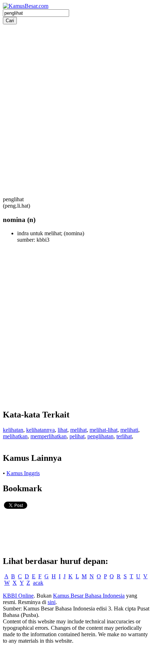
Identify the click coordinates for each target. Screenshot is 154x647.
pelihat (77, 436)
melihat (78, 430)
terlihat (124, 436)
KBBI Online (18, 596)
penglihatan (100, 436)
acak (38, 583)
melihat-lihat (103, 430)
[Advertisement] (77, 101)
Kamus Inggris (23, 473)
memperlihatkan (48, 436)
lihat (62, 430)
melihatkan (15, 436)
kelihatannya (40, 430)
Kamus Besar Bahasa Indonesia (89, 596)
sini (52, 602)
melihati (129, 430)
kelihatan (13, 430)
